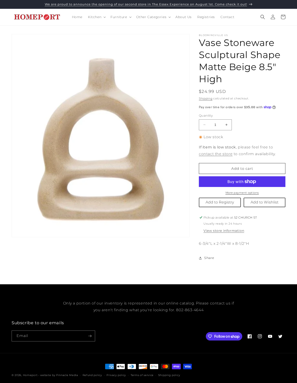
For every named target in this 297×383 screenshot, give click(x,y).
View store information (223, 231)
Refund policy (92, 375)
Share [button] (209, 258)
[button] (96, 17)
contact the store (215, 154)
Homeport (30, 375)
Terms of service (142, 375)
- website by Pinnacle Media (58, 375)
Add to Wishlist (264, 202)
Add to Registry (220, 202)
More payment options (242, 192)
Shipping (206, 98)
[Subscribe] (90, 336)
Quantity (206, 115)
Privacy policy (116, 375)
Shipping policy (169, 375)
